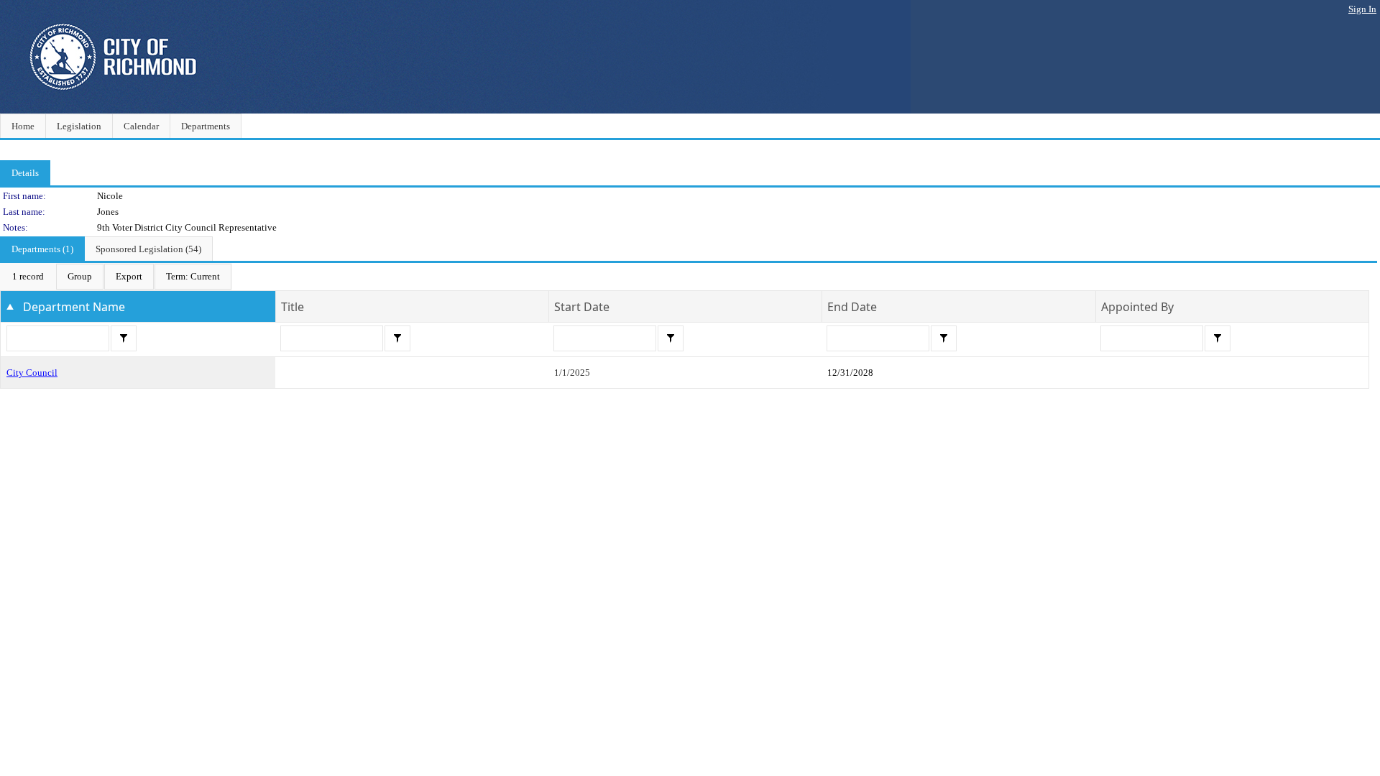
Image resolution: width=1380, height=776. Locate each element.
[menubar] (116, 276)
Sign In (1362, 9)
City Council (32, 372)
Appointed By (1137, 307)
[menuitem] (28, 277)
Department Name (74, 307)
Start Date (582, 307)
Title (292, 307)
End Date (852, 307)
